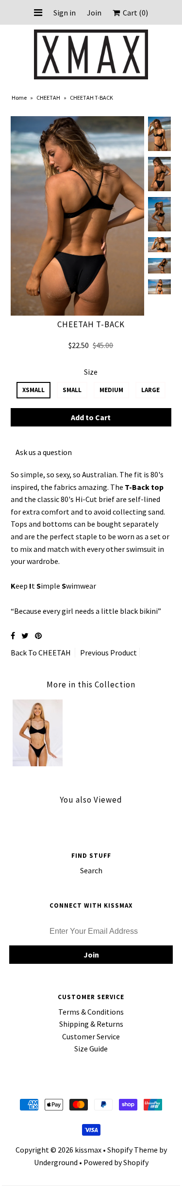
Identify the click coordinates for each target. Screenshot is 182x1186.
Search (91, 870)
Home (19, 97)
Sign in (64, 12)
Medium (111, 390)
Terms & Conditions (91, 1012)
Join (94, 12)
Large (150, 390)
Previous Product (108, 652)
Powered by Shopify (116, 1162)
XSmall (33, 390)
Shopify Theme (132, 1150)
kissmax (88, 1150)
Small (72, 390)
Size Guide (91, 1048)
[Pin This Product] (38, 635)
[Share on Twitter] (25, 635)
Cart (134, 12)
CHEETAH (48, 97)
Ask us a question (44, 452)
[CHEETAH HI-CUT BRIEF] (38, 763)
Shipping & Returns (91, 1024)
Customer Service (91, 1036)
